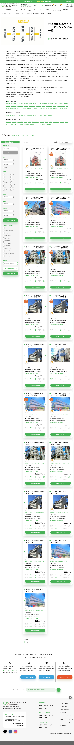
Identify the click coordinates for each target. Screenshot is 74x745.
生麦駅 (25, 122)
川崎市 (8, 101)
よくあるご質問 (29, 9)
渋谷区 (45, 715)
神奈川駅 (42, 122)
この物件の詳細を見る (35, 189)
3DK (6, 184)
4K (5, 187)
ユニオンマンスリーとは (45, 9)
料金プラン (23, 9)
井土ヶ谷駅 (10, 124)
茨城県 (45, 708)
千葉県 (40, 708)
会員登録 (67, 6)
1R (5, 174)
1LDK (14, 177)
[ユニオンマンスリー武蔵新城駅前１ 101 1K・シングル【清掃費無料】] (35, 257)
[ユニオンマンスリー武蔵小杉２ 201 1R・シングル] (61, 502)
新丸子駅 (29, 108)
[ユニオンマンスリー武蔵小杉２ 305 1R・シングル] (35, 502)
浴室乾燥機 (7, 245)
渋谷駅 (50, 725)
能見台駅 (32, 124)
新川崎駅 (8, 103)
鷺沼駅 (65, 108)
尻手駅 (34, 103)
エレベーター (8, 251)
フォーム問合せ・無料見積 (28, 677)
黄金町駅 (62, 122)
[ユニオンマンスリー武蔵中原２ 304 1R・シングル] (35, 158)
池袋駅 (45, 725)
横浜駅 (46, 122)
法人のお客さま (59, 9)
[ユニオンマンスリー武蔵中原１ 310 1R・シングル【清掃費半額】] (61, 208)
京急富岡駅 (26, 124)
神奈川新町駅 (35, 122)
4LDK (6, 189)
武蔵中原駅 (44, 103)
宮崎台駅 (55, 108)
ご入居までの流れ (17, 9)
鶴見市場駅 (20, 122)
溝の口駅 (45, 108)
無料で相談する (46, 677)
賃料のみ (7, 167)
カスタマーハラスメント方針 (32, 743)
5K (13, 189)
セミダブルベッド (9, 230)
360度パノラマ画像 (9, 253)
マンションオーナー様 (53, 9)
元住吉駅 (24, 108)
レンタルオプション (64, 709)
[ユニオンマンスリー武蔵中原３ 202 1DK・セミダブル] (61, 355)
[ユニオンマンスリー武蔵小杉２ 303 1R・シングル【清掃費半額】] (35, 306)
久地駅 (56, 103)
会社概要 (5, 743)
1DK (6, 177)
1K (13, 174)
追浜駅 (43, 124)
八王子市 (51, 715)
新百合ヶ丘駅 (13, 108)
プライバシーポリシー (13, 743)
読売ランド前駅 (61, 106)
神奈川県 (46, 705)
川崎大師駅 (20, 106)
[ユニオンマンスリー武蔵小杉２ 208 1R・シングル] (35, 355)
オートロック (8, 248)
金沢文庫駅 (38, 124)
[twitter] (5, 731)
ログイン (71, 6)
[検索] (59, 690)
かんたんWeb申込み (64, 677)
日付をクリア (10, 152)
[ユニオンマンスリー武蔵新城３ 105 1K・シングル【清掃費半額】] (35, 208)
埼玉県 (51, 705)
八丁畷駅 (26, 103)
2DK (13, 179)
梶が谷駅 (50, 108)
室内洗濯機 (7, 238)
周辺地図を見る (20, 725)
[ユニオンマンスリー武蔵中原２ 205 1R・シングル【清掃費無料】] (61, 158)
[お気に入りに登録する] (26, 166)
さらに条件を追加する (10, 268)
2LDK (6, 182)
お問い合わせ (65, 9)
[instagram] (15, 731)
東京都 (40, 705)
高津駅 (40, 108)
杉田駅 (21, 124)
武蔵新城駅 (50, 103)
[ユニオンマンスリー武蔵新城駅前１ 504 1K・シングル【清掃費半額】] (61, 257)
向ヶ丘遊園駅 (49, 106)
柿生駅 (19, 108)
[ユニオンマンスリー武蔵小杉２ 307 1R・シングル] (35, 551)
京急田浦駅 (48, 124)
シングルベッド (8, 228)
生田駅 (54, 106)
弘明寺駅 (16, 124)
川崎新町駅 (20, 103)
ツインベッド (8, 235)
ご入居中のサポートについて (65, 719)
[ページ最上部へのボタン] (70, 697)
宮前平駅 (61, 108)
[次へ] (45, 159)
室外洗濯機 (7, 240)
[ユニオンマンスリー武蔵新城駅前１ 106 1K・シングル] (35, 453)
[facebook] (10, 731)
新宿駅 (40, 725)
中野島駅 (66, 103)
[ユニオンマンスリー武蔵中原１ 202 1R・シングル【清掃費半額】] (35, 404)
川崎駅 (30, 103)
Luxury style (8, 256)
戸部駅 (50, 122)
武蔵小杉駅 (13, 103)
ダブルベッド (8, 233)
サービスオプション (64, 712)
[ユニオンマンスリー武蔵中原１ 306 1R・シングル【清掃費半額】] (61, 404)
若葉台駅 (38, 106)
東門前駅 (26, 106)
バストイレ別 (8, 243)
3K (13, 182)
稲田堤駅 (8, 106)
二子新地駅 (35, 108)
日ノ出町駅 (56, 122)
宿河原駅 (61, 103)
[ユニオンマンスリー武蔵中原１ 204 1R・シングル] (35, 600)
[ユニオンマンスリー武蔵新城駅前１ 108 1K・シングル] (61, 453)
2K (5, 179)
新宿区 (40, 715)
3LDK (14, 184)
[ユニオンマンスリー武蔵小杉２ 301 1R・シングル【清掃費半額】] (61, 306)
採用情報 (22, 743)
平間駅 (39, 103)
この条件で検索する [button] (10, 220)
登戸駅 (43, 106)
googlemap (20, 723)
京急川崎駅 (13, 106)
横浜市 (40, 717)
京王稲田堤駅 (32, 106)
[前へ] (24, 159)
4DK (13, 187)
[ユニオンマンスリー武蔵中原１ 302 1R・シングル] (61, 551)
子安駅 (29, 122)
